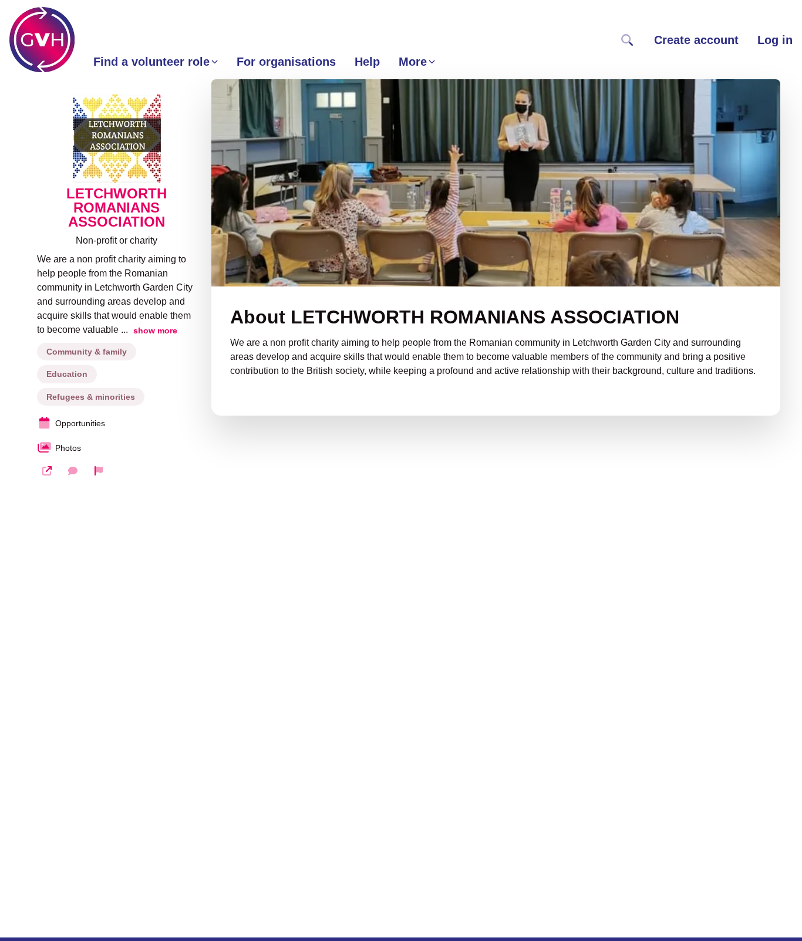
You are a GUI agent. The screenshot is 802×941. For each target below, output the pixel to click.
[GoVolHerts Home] (42, 39)
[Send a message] (73, 471)
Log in (775, 39)
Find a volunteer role (151, 62)
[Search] (627, 40)
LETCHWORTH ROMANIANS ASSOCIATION (116, 208)
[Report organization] (99, 471)
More (413, 62)
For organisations (286, 61)
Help (367, 61)
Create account (696, 39)
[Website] (47, 471)
